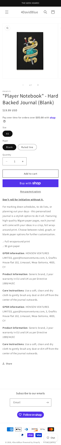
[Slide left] (23, 85)
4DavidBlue (17, 442)
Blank (9, 147)
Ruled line (27, 147)
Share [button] (9, 363)
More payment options (30, 191)
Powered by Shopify (31, 442)
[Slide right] (38, 85)
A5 (7, 133)
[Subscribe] (47, 403)
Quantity (7, 154)
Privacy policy (49, 442)
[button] (7, 12)
